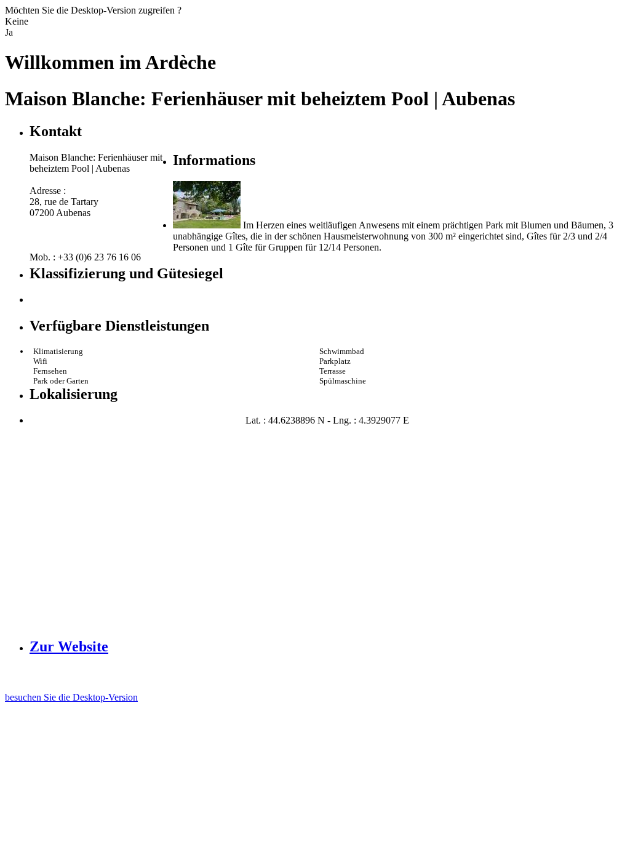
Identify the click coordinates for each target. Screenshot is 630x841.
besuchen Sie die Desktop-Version (71, 697)
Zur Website (69, 646)
